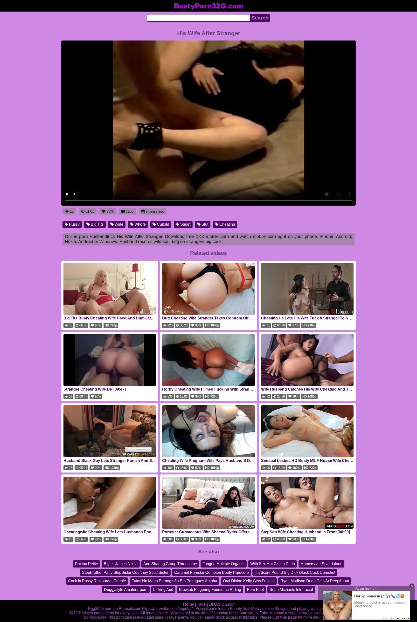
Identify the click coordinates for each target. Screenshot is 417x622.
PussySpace (206, 609)
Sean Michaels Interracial (291, 590)
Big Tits (97, 224)
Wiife (118, 224)
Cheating (226, 224)
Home (188, 604)
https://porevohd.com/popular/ (167, 609)
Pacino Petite (86, 564)
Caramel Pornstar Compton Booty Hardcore (211, 572)
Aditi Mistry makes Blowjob (266, 609)
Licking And (163, 590)
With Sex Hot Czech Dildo (272, 564)
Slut (204, 224)
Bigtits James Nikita (121, 564)
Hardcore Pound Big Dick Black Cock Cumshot (295, 572)
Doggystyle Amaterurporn (125, 590)
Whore (139, 224)
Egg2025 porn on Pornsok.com (114, 609)
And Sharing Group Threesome (170, 564)
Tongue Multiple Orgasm (223, 564)
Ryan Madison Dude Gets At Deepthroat (314, 581)
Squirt (184, 224)
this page (288, 617)
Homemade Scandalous (321, 564)
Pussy (74, 224)
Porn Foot (255, 590)
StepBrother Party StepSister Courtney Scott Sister (125, 572)
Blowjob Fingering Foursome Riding (210, 590)
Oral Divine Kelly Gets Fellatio (249, 581)
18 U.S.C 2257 (221, 604)
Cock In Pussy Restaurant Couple (97, 581)
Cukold (162, 224)
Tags (201, 604)
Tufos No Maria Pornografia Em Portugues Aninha (174, 581)
